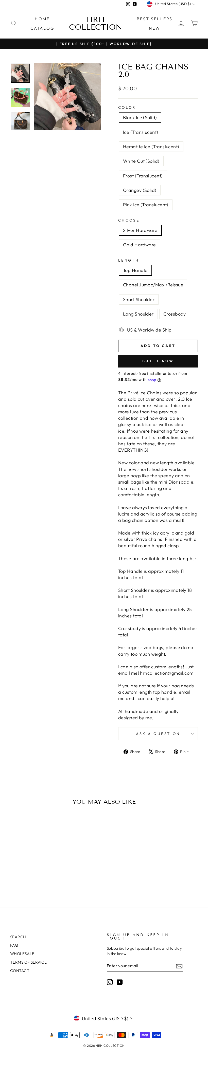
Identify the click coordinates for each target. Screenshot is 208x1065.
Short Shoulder (138, 299)
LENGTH (128, 260)
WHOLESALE (22, 953)
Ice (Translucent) (140, 132)
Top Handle (135, 270)
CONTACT (19, 970)
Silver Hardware (140, 230)
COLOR (127, 107)
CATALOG (42, 28)
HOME (42, 18)
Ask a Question (158, 733)
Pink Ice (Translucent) (145, 205)
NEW (155, 28)
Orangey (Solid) (140, 190)
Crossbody (174, 314)
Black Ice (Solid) (140, 117)
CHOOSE (129, 220)
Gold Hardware (139, 245)
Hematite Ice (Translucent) (151, 147)
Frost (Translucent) (143, 176)
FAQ (14, 945)
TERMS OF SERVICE (28, 962)
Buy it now (158, 361)
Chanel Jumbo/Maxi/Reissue (153, 285)
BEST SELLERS (154, 18)
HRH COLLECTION (95, 23)
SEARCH (18, 936)
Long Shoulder (138, 314)
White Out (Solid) (141, 161)
